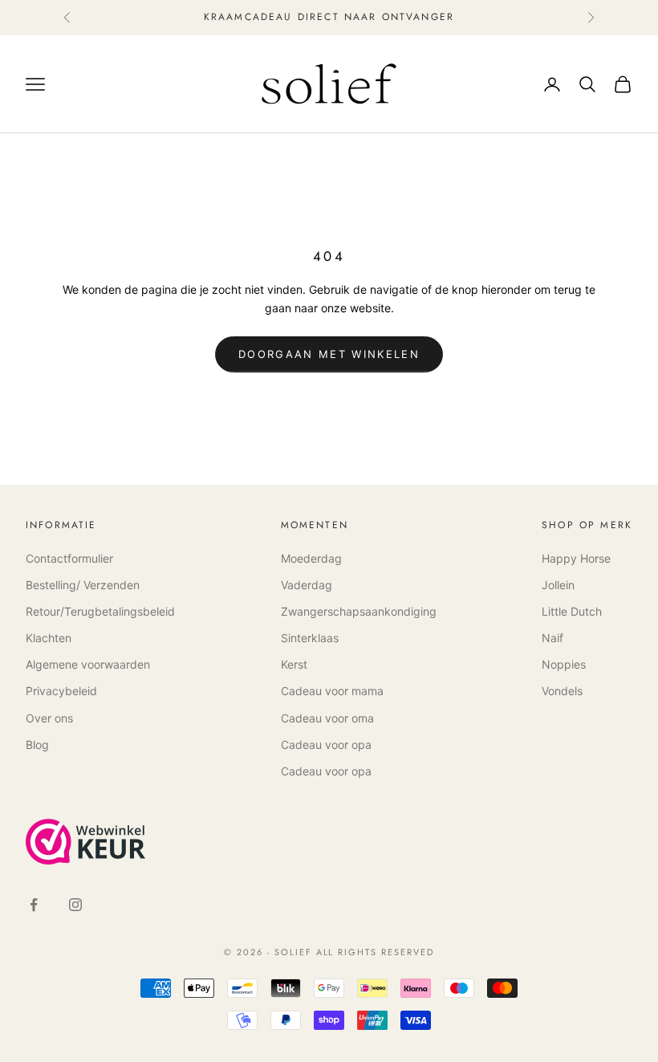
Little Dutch (572, 611)
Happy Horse (576, 558)
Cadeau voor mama (332, 691)
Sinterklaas (310, 638)
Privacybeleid (61, 691)
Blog (37, 744)
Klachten (48, 638)
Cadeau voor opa (326, 744)
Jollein (558, 585)
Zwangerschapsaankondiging (359, 611)
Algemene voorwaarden (88, 664)
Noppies (564, 664)
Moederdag (311, 558)
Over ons (49, 718)
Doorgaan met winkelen (329, 354)
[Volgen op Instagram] (75, 905)
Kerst (294, 664)
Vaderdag (306, 585)
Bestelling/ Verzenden (83, 585)
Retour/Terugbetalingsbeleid (100, 611)
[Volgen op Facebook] (34, 905)
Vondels (562, 691)
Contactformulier (69, 558)
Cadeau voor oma (327, 718)
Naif (552, 638)
